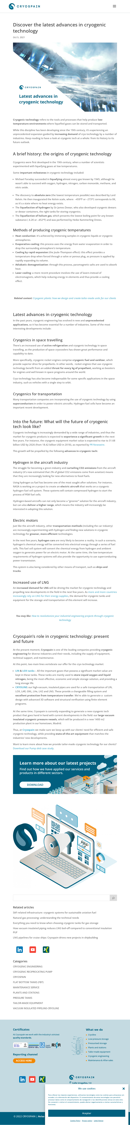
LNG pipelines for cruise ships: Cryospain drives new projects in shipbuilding (55, 937)
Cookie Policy (75, 1120)
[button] (123, 1088)
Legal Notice (98, 1120)
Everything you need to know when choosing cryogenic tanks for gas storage (55, 923)
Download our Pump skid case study (33, 748)
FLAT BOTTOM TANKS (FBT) (28, 982)
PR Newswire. (97, 444)
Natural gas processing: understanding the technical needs (46, 917)
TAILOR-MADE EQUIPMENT (28, 1003)
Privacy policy (87, 1120)
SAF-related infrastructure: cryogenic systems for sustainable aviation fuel (54, 912)
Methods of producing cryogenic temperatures (52, 230)
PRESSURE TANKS (22, 997)
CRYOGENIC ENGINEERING (27, 966)
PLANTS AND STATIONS (26, 992)
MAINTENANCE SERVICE (26, 987)
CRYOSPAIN (19, 976)
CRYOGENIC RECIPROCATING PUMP (32, 971)
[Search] (113, 898)
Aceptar (86, 1113)
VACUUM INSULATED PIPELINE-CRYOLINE (36, 1008)
